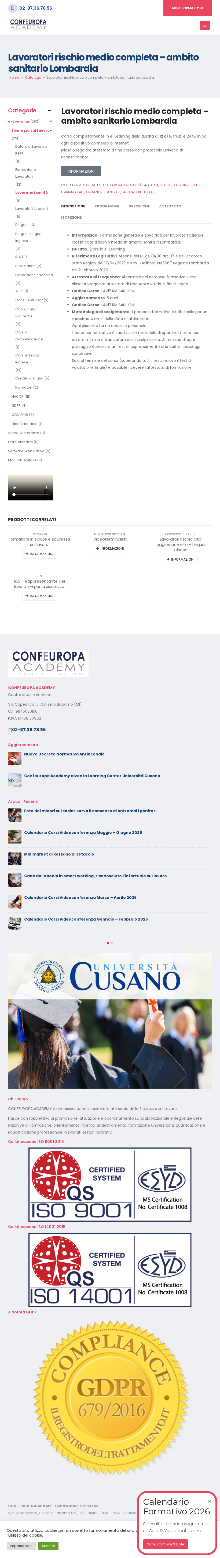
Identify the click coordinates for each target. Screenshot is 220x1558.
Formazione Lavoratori (25, 173)
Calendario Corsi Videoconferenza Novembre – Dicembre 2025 (89, 811)
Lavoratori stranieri (31, 208)
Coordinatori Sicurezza (26, 312)
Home (14, 77)
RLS (18, 256)
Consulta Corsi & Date (165, 1544)
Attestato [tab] (170, 206)
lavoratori (131, 192)
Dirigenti (22, 224)
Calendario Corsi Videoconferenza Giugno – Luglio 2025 (81, 876)
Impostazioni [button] (21, 1545)
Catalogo (33, 77)
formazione (94, 192)
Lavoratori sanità (31, 192)
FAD (80, 192)
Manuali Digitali (21, 460)
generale (112, 192)
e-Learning (18, 121)
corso (165, 185)
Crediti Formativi (29, 378)
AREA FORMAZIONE (188, 8)
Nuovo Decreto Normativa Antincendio (64, 754)
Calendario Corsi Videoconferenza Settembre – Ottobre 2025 (87, 854)
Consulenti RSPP (29, 300)
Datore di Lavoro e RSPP (31, 150)
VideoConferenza (23, 433)
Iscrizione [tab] (71, 217)
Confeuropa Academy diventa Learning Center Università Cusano (92, 775)
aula (154, 185)
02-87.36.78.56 (35, 8)
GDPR (16, 405)
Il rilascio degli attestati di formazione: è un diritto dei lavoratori (90, 832)
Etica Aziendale (25, 423)
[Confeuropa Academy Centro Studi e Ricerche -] (28, 25)
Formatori (23, 387)
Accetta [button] (48, 1545)
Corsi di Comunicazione (29, 335)
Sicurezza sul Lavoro (31, 130)
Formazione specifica (34, 275)
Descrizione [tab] (73, 206)
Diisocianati (25, 266)
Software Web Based (26, 451)
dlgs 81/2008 (184, 185)
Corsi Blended (20, 442)
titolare (149, 192)
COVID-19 (20, 414)
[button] (108, 899)
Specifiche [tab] (139, 206)
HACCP (17, 396)
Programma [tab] (106, 206)
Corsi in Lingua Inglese (27, 358)
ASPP (19, 291)
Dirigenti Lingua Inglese (28, 237)
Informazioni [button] (41, 554)
